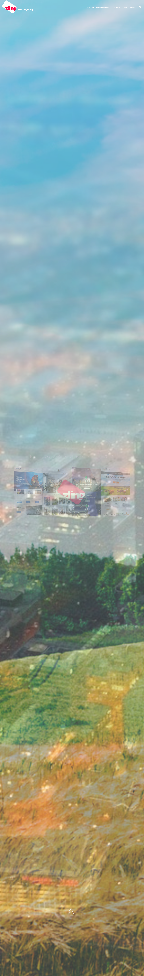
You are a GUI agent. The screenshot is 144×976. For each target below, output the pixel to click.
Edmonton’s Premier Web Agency (98, 7)
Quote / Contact (129, 7)
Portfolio (116, 7)
